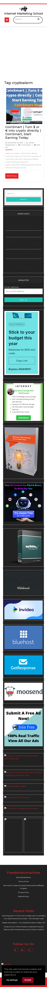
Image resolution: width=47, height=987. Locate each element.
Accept (27, 980)
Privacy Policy (23, 892)
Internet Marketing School (23, 13)
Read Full (12, 177)
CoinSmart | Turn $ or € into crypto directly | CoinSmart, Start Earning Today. (23, 132)
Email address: (11, 287)
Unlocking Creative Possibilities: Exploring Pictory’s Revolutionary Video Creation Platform (23, 254)
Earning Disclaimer (23, 877)
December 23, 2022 (15, 143)
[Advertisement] (23, 50)
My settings (12, 980)
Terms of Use (24, 881)
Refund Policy (23, 896)
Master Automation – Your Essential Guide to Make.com (23, 923)
